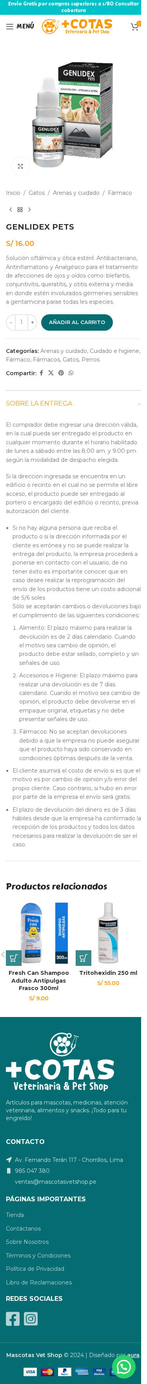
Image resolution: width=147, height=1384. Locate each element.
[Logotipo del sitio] (77, 26)
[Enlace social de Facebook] (41, 373)
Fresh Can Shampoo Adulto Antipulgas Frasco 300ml (39, 980)
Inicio (13, 192)
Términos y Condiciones (38, 1255)
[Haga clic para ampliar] (20, 166)
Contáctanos (23, 1228)
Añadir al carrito (77, 322)
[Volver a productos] (20, 209)
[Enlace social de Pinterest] (61, 373)
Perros (91, 359)
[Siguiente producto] (29, 209)
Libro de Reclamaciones (39, 1282)
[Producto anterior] (10, 209)
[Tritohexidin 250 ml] (109, 933)
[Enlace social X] (51, 373)
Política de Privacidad (35, 1268)
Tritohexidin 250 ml (108, 972)
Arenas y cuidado (76, 192)
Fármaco (120, 192)
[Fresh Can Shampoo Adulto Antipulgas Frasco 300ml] (39, 933)
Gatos (37, 192)
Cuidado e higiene (114, 350)
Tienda (15, 1214)
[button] (14, 958)
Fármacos (46, 359)
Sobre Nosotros (27, 1241)
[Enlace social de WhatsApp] (71, 373)
